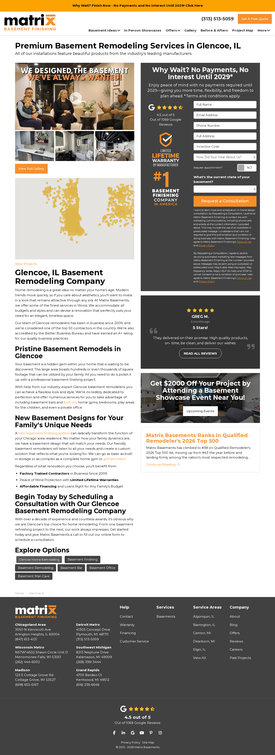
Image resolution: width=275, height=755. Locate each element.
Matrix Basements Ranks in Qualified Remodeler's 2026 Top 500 (197, 438)
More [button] (262, 30)
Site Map (148, 742)
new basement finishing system (44, 433)
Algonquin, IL (203, 616)
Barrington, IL (204, 625)
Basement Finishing (82, 559)
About (235, 616)
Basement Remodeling (35, 568)
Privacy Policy (207, 245)
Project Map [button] (242, 30)
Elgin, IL (199, 649)
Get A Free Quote (254, 19)
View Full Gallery (31, 169)
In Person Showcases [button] (142, 30)
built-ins (70, 402)
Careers (236, 649)
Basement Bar (71, 568)
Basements (165, 616)
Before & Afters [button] (214, 30)
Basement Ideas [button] (103, 30)
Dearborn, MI (204, 641)
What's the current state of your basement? (222, 179)
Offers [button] (171, 30)
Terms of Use (244, 241)
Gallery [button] (190, 30)
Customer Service (134, 641)
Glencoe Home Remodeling (39, 559)
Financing (128, 633)
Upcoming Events (200, 411)
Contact (126, 616)
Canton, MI (202, 633)
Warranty (127, 625)
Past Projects (240, 658)
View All (199, 658)
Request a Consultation (225, 201)
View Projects (26, 264)
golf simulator (114, 459)
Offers (235, 633)
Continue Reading (161, 464)
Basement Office (102, 568)
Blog (233, 625)
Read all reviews (200, 353)
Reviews (236, 641)
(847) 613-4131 (37, 632)
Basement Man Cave (34, 576)
